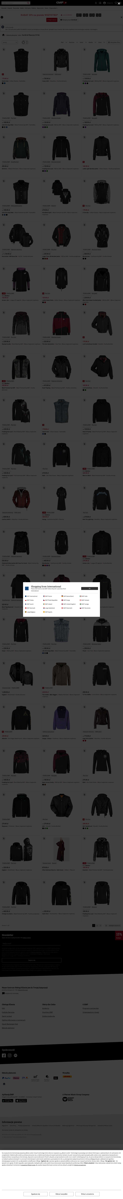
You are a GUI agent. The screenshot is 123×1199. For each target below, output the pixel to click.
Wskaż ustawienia (87, 1194)
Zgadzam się (35, 1194)
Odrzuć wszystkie (61, 1194)
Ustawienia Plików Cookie (28, 1165)
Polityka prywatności (80, 1165)
